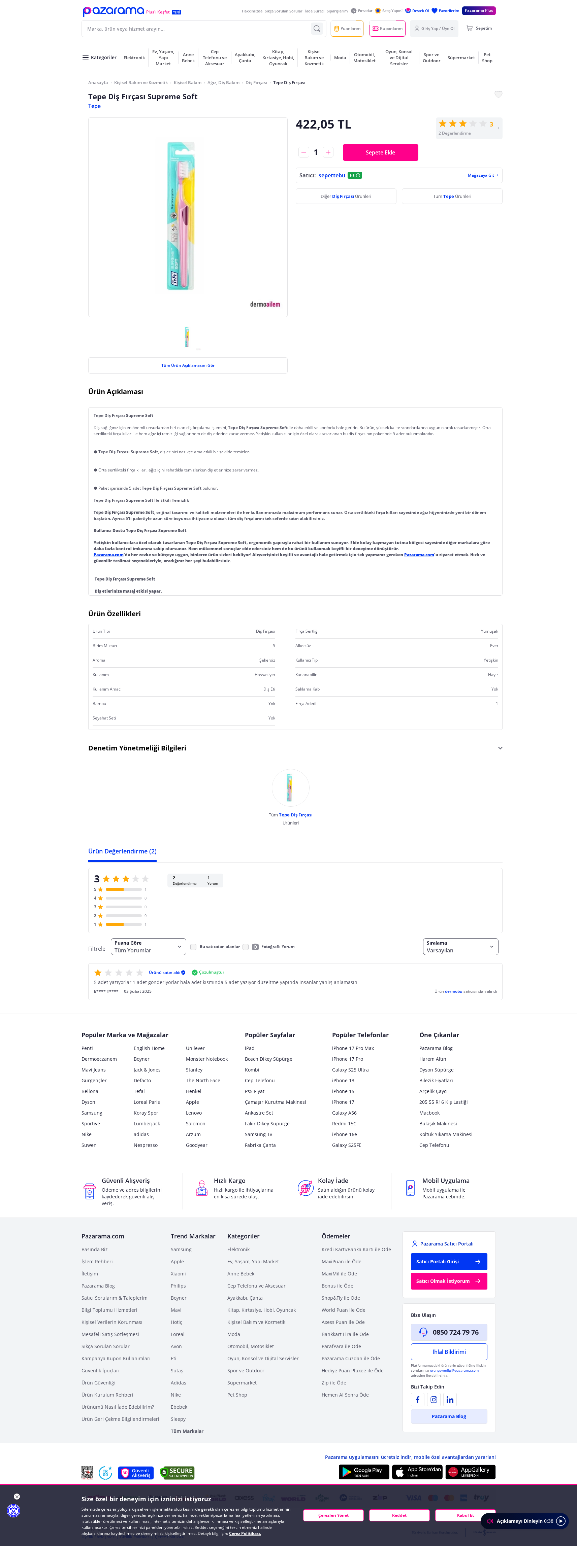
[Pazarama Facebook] (417, 1399)
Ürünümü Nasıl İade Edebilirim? (118, 1407)
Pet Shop (237, 1395)
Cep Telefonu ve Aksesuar (256, 1286)
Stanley (194, 1069)
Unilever (195, 1048)
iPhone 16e (344, 1134)
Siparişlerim (337, 10)
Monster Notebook (207, 1059)
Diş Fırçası (256, 82)
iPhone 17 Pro (347, 1059)
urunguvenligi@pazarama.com (454, 1370)
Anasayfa (98, 82)
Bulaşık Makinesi (438, 1123)
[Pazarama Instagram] (434, 1399)
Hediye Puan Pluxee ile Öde (353, 1370)
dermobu (454, 991)
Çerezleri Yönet (333, 1515)
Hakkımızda (252, 10)
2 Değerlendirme (455, 133)
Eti (174, 1358)
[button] (114, 12)
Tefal (139, 1091)
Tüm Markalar (187, 1431)
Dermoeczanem (99, 1059)
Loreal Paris (147, 1102)
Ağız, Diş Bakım (223, 82)
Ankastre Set (259, 1113)
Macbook (429, 1113)
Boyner (142, 1059)
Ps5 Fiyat (254, 1091)
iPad (250, 1048)
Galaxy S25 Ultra (350, 1069)
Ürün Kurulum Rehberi (107, 1395)
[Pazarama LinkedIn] (450, 1399)
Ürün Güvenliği (99, 1382)
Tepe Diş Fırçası (289, 82)
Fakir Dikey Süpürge (267, 1123)
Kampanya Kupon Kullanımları (116, 1358)
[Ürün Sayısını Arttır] (328, 152)
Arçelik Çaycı (433, 1091)
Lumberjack (147, 1123)
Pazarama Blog (436, 1048)
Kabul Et (465, 1515)
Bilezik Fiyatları (436, 1080)
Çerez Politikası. (245, 1533)
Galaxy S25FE (346, 1145)
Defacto (142, 1080)
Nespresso (146, 1145)
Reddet (399, 1515)
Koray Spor (146, 1113)
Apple (192, 1102)
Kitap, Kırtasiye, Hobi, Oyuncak (261, 1310)
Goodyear (196, 1145)
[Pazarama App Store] (417, 1472)
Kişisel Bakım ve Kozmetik (141, 82)
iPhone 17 (343, 1102)
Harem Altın (432, 1059)
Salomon (195, 1123)
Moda (233, 1334)
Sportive (91, 1123)
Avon (176, 1346)
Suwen (89, 1145)
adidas (141, 1134)
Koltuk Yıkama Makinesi (446, 1134)
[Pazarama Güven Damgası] (105, 1473)
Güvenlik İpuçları (101, 1370)
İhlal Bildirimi (449, 1352)
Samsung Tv (258, 1134)
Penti (87, 1048)
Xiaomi (178, 1273)
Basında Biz (95, 1249)
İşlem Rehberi (97, 1261)
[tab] (122, 851)
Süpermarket (242, 1382)
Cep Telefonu (260, 1080)
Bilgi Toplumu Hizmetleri (109, 1310)
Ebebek (179, 1407)
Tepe (94, 106)
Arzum (193, 1134)
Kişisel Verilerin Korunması (112, 1322)
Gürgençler (94, 1080)
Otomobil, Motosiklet (250, 1346)
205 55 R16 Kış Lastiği (443, 1102)
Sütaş (177, 1370)
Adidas (178, 1382)
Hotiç (176, 1322)
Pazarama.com (109, 555)
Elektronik (238, 1249)
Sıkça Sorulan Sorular (283, 10)
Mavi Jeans (94, 1069)
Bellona (90, 1091)
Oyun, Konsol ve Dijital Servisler (263, 1358)
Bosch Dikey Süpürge (268, 1059)
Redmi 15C (344, 1123)
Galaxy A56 (344, 1113)
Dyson (88, 1102)
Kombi (252, 1069)
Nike (87, 1134)
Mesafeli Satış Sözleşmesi (110, 1334)
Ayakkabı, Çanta (245, 1298)
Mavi (176, 1310)
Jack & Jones (147, 1069)
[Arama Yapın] (317, 29)
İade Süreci (314, 10)
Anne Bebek (240, 1273)
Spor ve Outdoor (245, 1370)
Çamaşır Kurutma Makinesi (275, 1102)
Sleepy (178, 1419)
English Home (149, 1048)
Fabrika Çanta (260, 1145)
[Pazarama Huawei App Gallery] (470, 1472)
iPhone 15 (343, 1091)
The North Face (203, 1080)
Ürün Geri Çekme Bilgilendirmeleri (120, 1419)
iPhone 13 (343, 1080)
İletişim (90, 1273)
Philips (178, 1286)
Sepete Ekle (380, 152)
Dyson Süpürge (436, 1069)
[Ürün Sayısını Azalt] (303, 152)
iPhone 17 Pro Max (353, 1048)
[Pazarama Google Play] (364, 1472)
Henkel (193, 1091)
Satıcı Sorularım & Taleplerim (115, 1298)
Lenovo (194, 1113)
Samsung (92, 1113)
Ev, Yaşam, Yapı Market (253, 1261)
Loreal (178, 1334)
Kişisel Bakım (187, 82)
